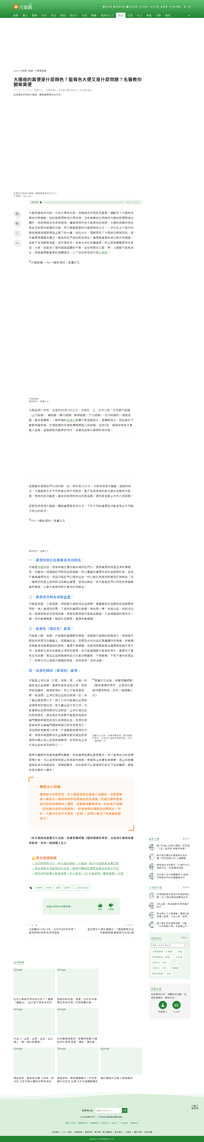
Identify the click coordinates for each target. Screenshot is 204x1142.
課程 (63, 15)
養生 (25, 15)
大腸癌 (103, 252)
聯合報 (108, 6)
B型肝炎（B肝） (160, 962)
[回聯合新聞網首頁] (16, 7)
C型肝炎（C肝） (160, 967)
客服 (70, 1132)
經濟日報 (120, 6)
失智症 (179, 957)
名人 (139, 15)
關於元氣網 (70, 1123)
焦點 (15, 15)
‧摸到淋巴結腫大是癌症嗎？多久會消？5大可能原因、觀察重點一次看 (78, 873)
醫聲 (94, 15)
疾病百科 (105, 1123)
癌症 (120, 15)
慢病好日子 (107, 15)
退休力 (74, 15)
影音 (53, 15)
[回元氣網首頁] (26, 6)
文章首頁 (124, 1123)
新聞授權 (78, 1132)
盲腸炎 (71, 420)
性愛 (130, 15)
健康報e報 (87, 1110)
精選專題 (94, 1123)
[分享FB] (17, 213)
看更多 (186, 838)
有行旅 (155, 6)
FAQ (64, 1132)
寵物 (168, 15)
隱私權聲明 (107, 1132)
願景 (165, 6)
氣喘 (169, 973)
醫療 (34, 15)
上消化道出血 (55, 695)
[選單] (189, 7)
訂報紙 (128, 1132)
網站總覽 (148, 1132)
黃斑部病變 (157, 973)
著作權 (97, 1132)
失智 (84, 15)
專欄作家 (134, 1123)
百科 (44, 15)
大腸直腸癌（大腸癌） (163, 951)
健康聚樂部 (83, 1123)
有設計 (144, 6)
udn (16, 70)
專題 (149, 15)
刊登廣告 (56, 1132)
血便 (67, 596)
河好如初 (133, 6)
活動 (158, 15)
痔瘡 (180, 951)
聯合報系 (119, 1132)
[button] (189, 15)
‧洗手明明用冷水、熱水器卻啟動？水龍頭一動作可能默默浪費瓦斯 (75, 863)
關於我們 (138, 1132)
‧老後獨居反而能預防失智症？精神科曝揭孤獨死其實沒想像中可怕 (75, 868)
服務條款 (89, 1132)
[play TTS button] (41, 202)
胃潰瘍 (175, 967)
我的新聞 (176, 6)
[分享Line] (17, 223)
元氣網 (23, 70)
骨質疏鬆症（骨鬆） (162, 957)
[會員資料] (185, 7)
